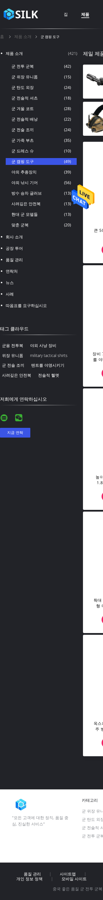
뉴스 (10, 282)
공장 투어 (14, 248)
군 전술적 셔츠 (41, 98)
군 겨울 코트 (41, 108)
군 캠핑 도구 (41, 161)
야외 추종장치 (41, 172)
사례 (10, 294)
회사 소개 (14, 237)
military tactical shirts (49, 355)
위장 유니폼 (12, 355)
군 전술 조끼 (41, 129)
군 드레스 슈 (41, 150)
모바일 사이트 (74, 879)
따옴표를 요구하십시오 (26, 305)
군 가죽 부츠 (41, 140)
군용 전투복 (12, 345)
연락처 (12, 271)
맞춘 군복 (41, 225)
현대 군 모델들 (41, 214)
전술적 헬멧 (48, 375)
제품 (85, 14)
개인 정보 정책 (29, 879)
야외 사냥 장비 (43, 345)
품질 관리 (14, 259)
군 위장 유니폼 (41, 76)
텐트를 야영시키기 (47, 365)
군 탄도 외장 (41, 87)
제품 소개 (41, 53)
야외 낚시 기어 (41, 182)
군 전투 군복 (41, 66)
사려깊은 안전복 (41, 203)
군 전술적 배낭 (41, 119)
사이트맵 (68, 874)
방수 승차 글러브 (41, 193)
